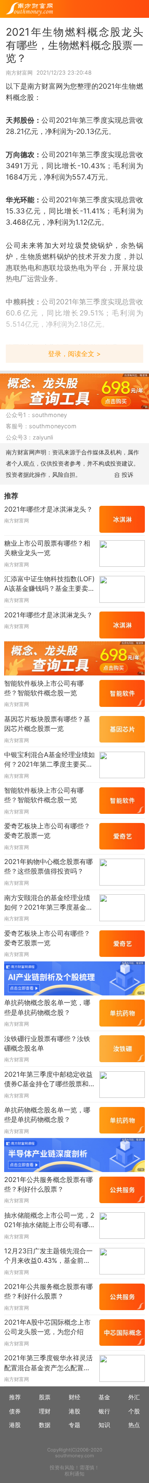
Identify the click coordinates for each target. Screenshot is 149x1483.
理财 (44, 1411)
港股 (74, 1411)
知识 (104, 1424)
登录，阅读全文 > (74, 354)
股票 (44, 1396)
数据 (44, 1424)
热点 (134, 1424)
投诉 (127, 474)
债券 (15, 1411)
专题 (74, 1424)
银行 (104, 1411)
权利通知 (74, 1474)
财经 (74, 1396)
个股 (134, 1411)
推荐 (15, 1396)
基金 (104, 1396)
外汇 (134, 1396)
